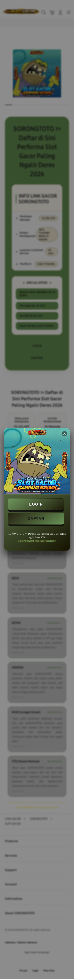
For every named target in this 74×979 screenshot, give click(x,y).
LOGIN (36, 504)
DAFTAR (36, 518)
